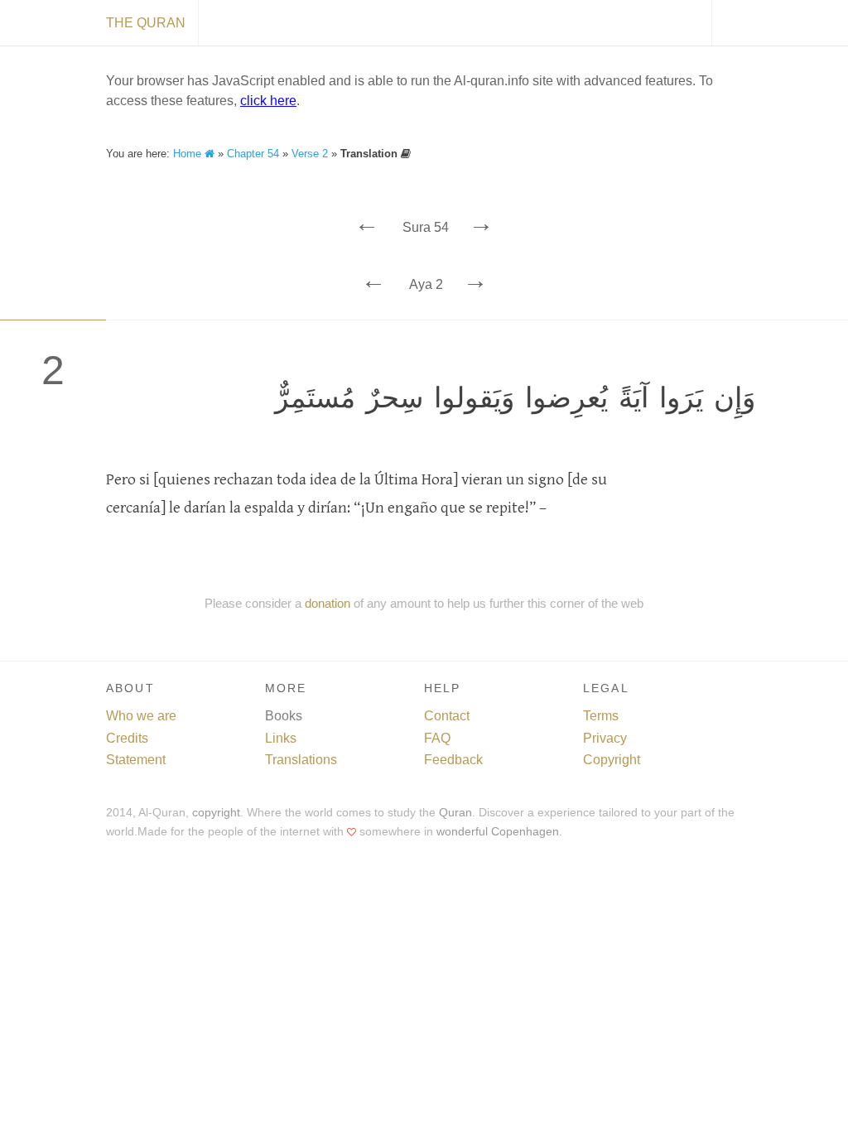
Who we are (141, 716)
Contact (447, 716)
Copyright (611, 760)
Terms (601, 716)
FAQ (437, 738)
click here (268, 101)
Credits (127, 738)
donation (327, 603)
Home (189, 153)
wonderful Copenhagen (497, 831)
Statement (136, 760)
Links (280, 738)
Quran (455, 812)
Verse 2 (310, 153)
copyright (216, 812)
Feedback (453, 760)
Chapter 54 (253, 153)
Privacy (605, 738)
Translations (301, 760)
